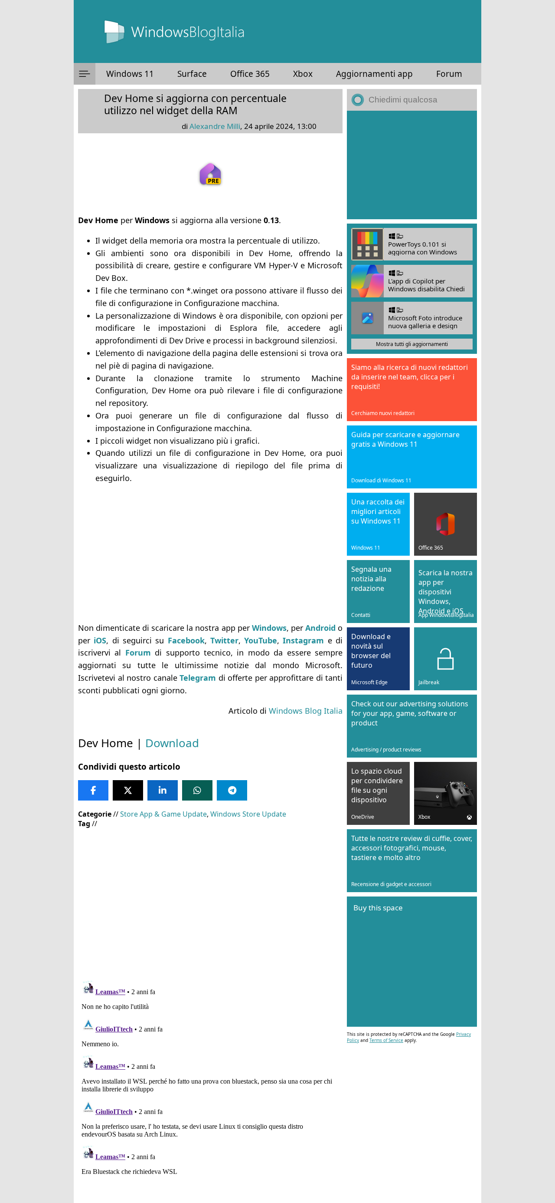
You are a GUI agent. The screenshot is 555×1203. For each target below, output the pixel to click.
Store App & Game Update (163, 814)
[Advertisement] (210, 553)
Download (172, 743)
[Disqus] (210, 1085)
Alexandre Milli (214, 126)
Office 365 (250, 73)
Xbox (303, 73)
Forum (449, 73)
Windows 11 (130, 73)
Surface (192, 73)
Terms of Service (386, 1040)
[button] (84, 74)
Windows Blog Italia (306, 710)
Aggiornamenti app (374, 73)
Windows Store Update (248, 814)
